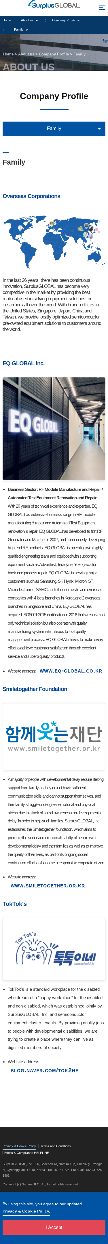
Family (18, 29)
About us (27, 20)
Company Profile (63, 20)
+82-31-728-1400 (65, 1170)
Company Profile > (56, 54)
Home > (10, 54)
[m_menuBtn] (102, 8)
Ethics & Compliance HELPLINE (26, 1152)
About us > (28, 54)
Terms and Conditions (55, 1146)
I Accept (54, 1227)
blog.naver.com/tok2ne (45, 1070)
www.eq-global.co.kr (71, 670)
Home (7, 20)
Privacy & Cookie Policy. (26, 1211)
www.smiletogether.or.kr (48, 885)
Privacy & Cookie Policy (19, 1146)
